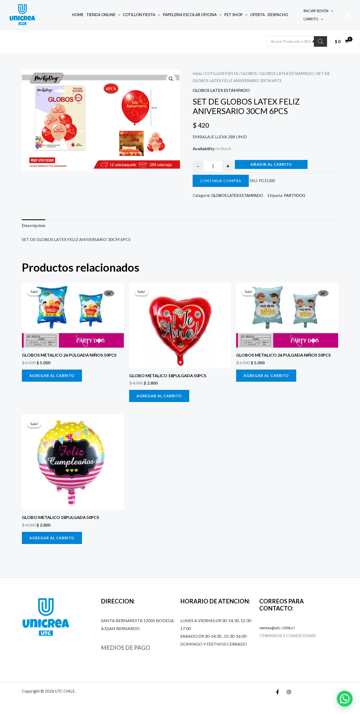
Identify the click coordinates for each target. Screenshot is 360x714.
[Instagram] (288, 692)
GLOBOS (249, 73)
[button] (171, 79)
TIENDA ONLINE (100, 14)
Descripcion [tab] (33, 225)
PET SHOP (233, 14)
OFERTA (257, 14)
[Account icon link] (348, 14)
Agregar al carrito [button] (52, 375)
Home (78, 14)
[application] (117, 14)
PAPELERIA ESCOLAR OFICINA (190, 14)
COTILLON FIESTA (139, 14)
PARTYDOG (294, 195)
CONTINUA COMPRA (220, 180)
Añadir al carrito (271, 164)
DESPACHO (277, 14)
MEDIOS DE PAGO (125, 647)
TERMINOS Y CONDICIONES (287, 635)
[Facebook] (277, 692)
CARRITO (310, 19)
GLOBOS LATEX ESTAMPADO (287, 73)
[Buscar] (320, 41)
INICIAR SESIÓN (315, 11)
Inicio (197, 73)
